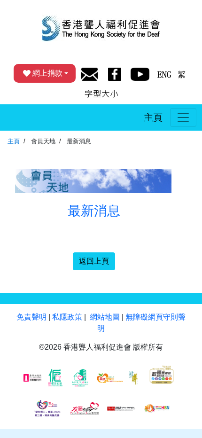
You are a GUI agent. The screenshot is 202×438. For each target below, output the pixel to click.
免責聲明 (31, 317)
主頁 (153, 117)
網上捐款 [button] (47, 73)
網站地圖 (105, 317)
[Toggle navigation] (183, 117)
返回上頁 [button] (94, 261)
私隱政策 (67, 317)
